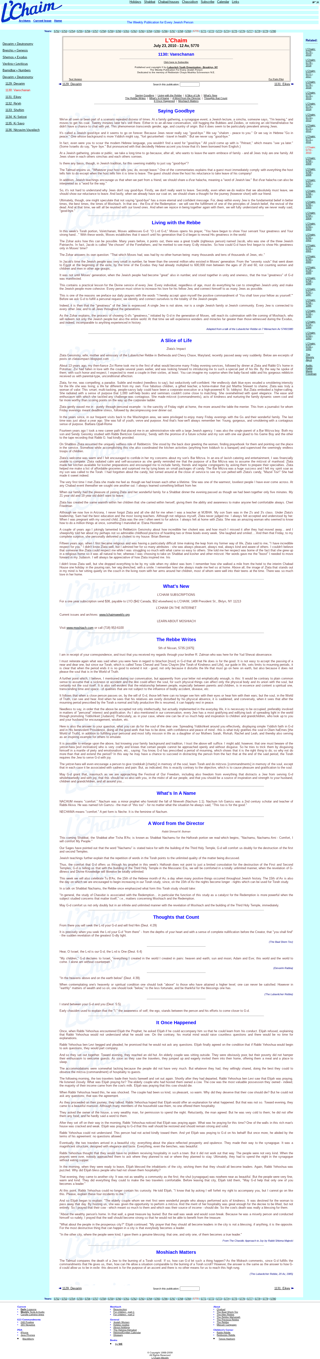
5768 (180, 31)
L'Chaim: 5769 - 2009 (311, 161)
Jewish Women (121, 1322)
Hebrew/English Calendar (127, 1332)
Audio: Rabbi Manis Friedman (311, 369)
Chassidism (190, 2)
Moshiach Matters (188, 101)
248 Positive (27, 1322)
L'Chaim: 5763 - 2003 (311, 226)
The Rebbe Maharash (228, 1317)
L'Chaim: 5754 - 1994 (311, 324)
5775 (234, 31)
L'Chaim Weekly (160, 1357)
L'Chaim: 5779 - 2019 (311, 52)
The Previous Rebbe (228, 1319)
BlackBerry (28, 1338)
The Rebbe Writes (135, 98)
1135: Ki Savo (14, 123)
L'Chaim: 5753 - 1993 (311, 335)
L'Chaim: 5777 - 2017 (311, 73)
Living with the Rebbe (170, 95)
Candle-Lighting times (32, 1314)
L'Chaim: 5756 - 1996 (311, 303)
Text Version (75, 79)
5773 (219, 31)
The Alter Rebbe (225, 1314)
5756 (87, 31)
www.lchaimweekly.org (114, 614)
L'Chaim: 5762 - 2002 (311, 237)
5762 (134, 31)
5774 (227, 31)
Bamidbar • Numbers (17, 70)
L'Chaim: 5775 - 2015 (311, 95)
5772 (211, 31)
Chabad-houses (168, 2)
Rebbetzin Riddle (226, 1335)
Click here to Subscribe (176, 62)
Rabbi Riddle (224, 1332)
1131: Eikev (13, 97)
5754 (72, 31)
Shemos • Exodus (15, 57)
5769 (188, 31)
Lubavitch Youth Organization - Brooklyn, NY (192, 67)
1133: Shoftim (14, 110)
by (119, 1344)
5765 (157, 31)
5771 (203, 31)
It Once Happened (164, 101)
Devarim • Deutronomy (18, 44)
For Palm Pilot (276, 79)
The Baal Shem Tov (227, 1312)
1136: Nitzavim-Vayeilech (22, 130)
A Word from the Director (186, 98)
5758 (103, 31)
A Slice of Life (192, 95)
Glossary (118, 1335)
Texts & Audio (33, 1312)
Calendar (223, 2)
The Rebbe (223, 1322)
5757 (95, 31)
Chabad (221, 1309)
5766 (165, 31)
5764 (149, 31)
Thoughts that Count (215, 98)
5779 (265, 31)
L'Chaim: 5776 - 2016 (311, 84)
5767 (172, 31)
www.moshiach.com (80, 627)
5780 (273, 31)
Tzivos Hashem (227, 1338)
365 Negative (28, 1324)
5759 (111, 31)
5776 (242, 31)
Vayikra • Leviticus (15, 63)
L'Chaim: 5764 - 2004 (311, 215)
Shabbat (149, 2)
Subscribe (207, 2)
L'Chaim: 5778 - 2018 (311, 62)
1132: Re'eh (13, 103)
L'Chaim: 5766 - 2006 (311, 193)
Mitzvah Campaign (227, 1324)
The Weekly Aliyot (310, 357)
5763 (142, 31)
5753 (64, 31)
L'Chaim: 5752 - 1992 (311, 346)
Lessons (28, 1309)
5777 (250, 31)
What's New (210, 95)
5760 (118, 31)
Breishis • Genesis (15, 50)
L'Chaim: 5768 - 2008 (311, 172)
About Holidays (121, 1327)
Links (235, 2)
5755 (80, 31)
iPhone (24, 1332)
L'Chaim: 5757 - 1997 (311, 292)
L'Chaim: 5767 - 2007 (311, 183)
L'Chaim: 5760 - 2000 (311, 259)
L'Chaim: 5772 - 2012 (311, 128)
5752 (57, 31)
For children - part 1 (123, 1312)
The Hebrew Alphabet (125, 1330)
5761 (126, 31)
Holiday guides (121, 1324)
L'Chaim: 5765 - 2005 (311, 204)
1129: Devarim (15, 83)
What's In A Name (159, 98)
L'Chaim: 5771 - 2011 (311, 139)
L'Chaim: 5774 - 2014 (311, 106)
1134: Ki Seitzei (16, 117)
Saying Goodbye (144, 95)
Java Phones (28, 1335)
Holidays (135, 2)
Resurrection (120, 1309)
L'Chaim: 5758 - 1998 (311, 281)
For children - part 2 (123, 1314)
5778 (257, 31)
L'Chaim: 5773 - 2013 (311, 117)
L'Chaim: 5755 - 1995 (311, 313)
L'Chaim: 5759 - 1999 (311, 270)
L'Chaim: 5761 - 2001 (311, 248)
